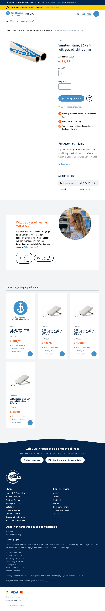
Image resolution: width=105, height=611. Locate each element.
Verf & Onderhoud (13, 514)
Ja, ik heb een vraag (26, 258)
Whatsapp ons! (31, 247)
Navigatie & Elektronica (15, 493)
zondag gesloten (73, 98)
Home (8, 30)
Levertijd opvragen (46, 258)
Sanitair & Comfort (13, 500)
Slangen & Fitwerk (33, 30)
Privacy (17, 597)
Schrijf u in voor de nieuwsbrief (67, 460)
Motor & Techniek (18, 30)
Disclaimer (10, 597)
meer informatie (52, 7)
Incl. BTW (29, 14)
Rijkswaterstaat (72, 2)
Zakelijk (55, 514)
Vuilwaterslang (47, 30)
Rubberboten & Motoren (15, 521)
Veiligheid (10, 507)
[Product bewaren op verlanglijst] (89, 98)
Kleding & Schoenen (13, 503)
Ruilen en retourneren (61, 507)
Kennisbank (56, 500)
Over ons (55, 503)
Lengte (61, 81)
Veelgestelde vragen (60, 510)
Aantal (61, 68)
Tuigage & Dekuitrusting (15, 517)
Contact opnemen (32, 460)
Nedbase (17, 601)
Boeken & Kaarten (13, 510)
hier (51, 580)
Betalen (55, 493)
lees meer (65, 164)
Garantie (55, 497)
